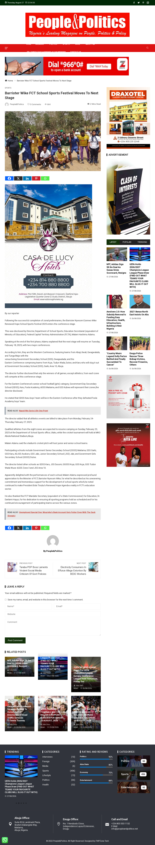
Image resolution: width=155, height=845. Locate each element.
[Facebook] (9, 178)
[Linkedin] (27, 178)
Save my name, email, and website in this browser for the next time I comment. (45, 599)
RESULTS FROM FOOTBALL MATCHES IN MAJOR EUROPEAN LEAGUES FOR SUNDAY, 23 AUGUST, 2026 (52, 715)
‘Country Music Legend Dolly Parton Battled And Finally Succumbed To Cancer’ (117, 359)
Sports (8, 88)
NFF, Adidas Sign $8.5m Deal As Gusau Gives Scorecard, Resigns (19, 663)
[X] (18, 178)
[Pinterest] (36, 178)
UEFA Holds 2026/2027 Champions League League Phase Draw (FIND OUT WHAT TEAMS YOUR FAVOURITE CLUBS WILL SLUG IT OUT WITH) (52, 660)
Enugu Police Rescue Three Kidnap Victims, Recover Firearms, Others (139, 359)
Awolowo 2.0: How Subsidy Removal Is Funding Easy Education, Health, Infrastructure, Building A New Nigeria (116, 320)
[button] (16, 803)
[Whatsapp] (45, 178)
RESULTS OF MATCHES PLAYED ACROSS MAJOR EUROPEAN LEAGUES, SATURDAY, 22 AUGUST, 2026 (85, 715)
